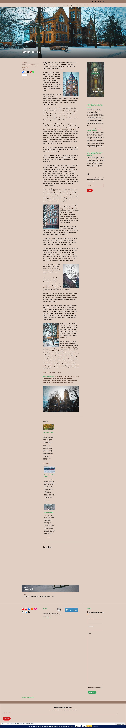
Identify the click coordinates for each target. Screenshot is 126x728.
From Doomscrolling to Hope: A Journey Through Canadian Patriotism (95, 153)
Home (39, 5)
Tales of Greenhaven (48, 5)
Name (91, 618)
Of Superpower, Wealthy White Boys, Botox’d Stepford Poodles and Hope (95, 106)
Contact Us (92, 692)
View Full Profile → (48, 618)
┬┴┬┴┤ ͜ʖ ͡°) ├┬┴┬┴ (71, 5)
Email (91, 626)
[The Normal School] (48, 429)
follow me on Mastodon (27, 697)
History (24, 64)
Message (89, 633)
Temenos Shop (82, 5)
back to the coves (48, 512)
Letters (63, 5)
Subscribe (6, 718)
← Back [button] (88, 608)
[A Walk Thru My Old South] (49, 472)
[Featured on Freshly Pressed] (71, 611)
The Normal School (48, 432)
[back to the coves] (49, 509)
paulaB (45, 609)
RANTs (57, 5)
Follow (89, 190)
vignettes (24, 48)
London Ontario (31, 66)
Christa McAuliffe (48, 376)
